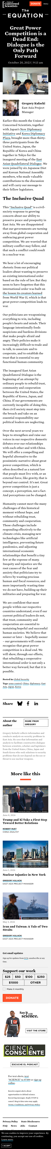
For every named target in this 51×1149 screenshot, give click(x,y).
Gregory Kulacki (12, 880)
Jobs (22, 1126)
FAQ (5, 1126)
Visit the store (36, 1030)
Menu (45, 4)
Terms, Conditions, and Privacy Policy (24, 1105)
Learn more (7, 1139)
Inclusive (17, 207)
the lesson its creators (17, 293)
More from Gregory (32, 723)
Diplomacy (37, 133)
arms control (15, 683)
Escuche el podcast (25, 1064)
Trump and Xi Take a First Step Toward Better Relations (25, 821)
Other (35, 982)
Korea (26, 133)
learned (37, 293)
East (39, 159)
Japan (11, 687)
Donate (35, 4)
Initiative (9, 133)
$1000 (13, 982)
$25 (7, 976)
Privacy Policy (10, 1121)
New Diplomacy (31, 129)
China (26, 683)
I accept (6, 1146)
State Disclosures (30, 1121)
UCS (26, 958)
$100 (29, 976)
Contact (33, 1126)
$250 (41, 976)
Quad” (28, 207)
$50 (18, 976)
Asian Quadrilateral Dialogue (22, 163)
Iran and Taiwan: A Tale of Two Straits (25, 928)
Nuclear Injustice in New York (24, 874)
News (14, 1126)
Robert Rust (10, 829)
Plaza (6, 138)
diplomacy (35, 683)
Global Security (21, 679)
